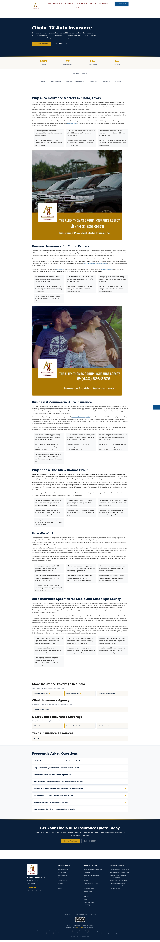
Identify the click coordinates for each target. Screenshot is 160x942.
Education (86, 878)
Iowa (91, 931)
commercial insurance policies (81, 417)
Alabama (38, 931)
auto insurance (72, 123)
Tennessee (93, 933)
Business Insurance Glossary (118, 883)
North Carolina (64, 933)
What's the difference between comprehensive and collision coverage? (59, 788)
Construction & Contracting (91, 875)
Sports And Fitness (89, 902)
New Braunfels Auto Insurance (76, 726)
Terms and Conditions (81, 914)
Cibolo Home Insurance (42, 693)
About (91, 3)
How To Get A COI (115, 878)
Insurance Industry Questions (118, 875)
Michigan (108, 931)
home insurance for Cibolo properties (95, 263)
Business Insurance (63, 880)
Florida (70, 931)
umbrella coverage (107, 269)
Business (68, 3)
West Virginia (115, 933)
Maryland (102, 931)
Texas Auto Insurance (41, 739)
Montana (121, 931)
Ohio (71, 933)
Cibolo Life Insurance (73, 693)
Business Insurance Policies (117, 886)
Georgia (75, 931)
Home (48, 3)
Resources (103, 3)
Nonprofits (87, 894)
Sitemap (60, 888)
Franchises (87, 886)
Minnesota (114, 931)
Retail (85, 899)
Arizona (44, 931)
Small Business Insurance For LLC (119, 880)
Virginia (108, 933)
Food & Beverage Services (91, 883)
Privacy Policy (67, 914)
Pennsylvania (77, 933)
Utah (104, 933)
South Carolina (85, 933)
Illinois (80, 931)
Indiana (86, 931)
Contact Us (61, 886)
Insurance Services (63, 869)
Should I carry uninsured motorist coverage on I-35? (52, 775)
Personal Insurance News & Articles (119, 872)
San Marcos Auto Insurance (108, 726)
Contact (77, 7)
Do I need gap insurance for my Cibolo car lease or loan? (53, 795)
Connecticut (63, 931)
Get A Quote (80, 3)
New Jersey (50, 933)
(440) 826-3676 (32, 887)
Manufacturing (88, 891)
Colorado (56, 931)
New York (56, 933)
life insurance (60, 269)
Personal (57, 3)
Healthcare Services (89, 888)
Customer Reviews (115, 888)
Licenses (93, 914)
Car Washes (87, 872)
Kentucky (96, 931)
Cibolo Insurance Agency (42, 709)
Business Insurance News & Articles (120, 869)
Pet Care (86, 896)
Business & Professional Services (93, 869)
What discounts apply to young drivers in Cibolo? (51, 802)
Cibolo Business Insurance (108, 693)
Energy (86, 880)
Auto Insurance (62, 872)
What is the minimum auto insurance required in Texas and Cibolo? (57, 761)
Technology (87, 905)
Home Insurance (62, 875)
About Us (60, 883)
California (50, 931)
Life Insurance (61, 878)
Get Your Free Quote (41, 44)
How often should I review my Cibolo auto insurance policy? (55, 809)
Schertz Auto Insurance (42, 726)
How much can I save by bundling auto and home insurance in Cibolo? (58, 782)
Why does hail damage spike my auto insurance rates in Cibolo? (56, 768)
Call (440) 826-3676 (61, 44)
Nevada (44, 933)
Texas (99, 933)
